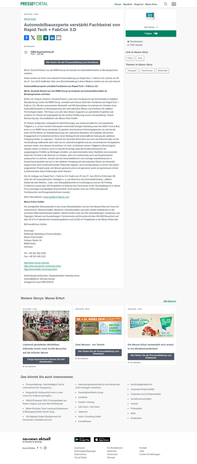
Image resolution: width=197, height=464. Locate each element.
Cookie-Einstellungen (150, 454)
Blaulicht (127, 4)
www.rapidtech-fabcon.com (56, 197)
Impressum (79, 448)
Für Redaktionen (115, 448)
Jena (140, 58)
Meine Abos (151, 4)
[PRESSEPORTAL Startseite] (34, 4)
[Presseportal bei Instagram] (44, 448)
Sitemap (111, 457)
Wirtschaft (162, 70)
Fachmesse (147, 70)
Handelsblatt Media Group (90, 392)
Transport (131, 70)
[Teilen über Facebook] (26, 37)
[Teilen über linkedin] (52, 37)
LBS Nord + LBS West (88, 407)
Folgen (148, 33)
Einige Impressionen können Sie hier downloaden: (46, 360)
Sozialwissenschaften (141, 399)
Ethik (133, 413)
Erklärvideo (136, 418)
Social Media (80, 457)
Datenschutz (80, 454)
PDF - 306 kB (42, 53)
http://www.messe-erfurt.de (36, 263)
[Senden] (58, 37)
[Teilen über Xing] (45, 37)
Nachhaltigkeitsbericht (141, 384)
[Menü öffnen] (173, 4)
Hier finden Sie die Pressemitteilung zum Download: (72, 62)
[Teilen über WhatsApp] (39, 37)
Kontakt (143, 448)
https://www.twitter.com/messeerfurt (40, 269)
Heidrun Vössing (86, 402)
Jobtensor (83, 412)
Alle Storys (149, 27)
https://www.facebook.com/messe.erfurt (42, 266)
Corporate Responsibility (142, 389)
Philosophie (136, 408)
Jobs (142, 451)
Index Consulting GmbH (89, 416)
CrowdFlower (84, 421)
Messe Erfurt (30, 19)
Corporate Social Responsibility (146, 394)
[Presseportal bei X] (40, 448)
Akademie (112, 451)
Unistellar (82, 397)
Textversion (112, 454)
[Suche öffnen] (165, 4)
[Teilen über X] (33, 37)
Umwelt (134, 404)
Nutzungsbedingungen (85, 451)
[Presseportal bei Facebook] (36, 448)
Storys (117, 4)
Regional (138, 4)
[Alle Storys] (151, 21)
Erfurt (130, 58)
